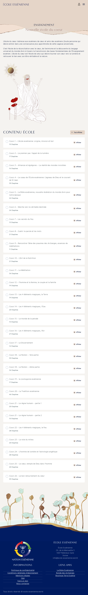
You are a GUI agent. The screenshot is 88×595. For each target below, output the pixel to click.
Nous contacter (22, 583)
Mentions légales (23, 575)
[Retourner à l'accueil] (16, 4)
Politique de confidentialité (22, 570)
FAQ (23, 578)
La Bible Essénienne (65, 570)
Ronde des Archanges (65, 573)
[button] (79, 4)
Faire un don (22, 581)
